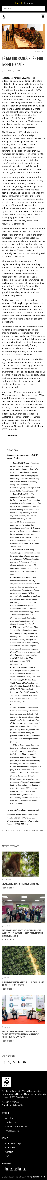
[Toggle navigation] (43, 16)
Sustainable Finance (33, 830)
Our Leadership (13, 1143)
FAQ (7, 1156)
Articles (9, 1118)
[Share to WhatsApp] (14, 1062)
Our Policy (10, 1147)
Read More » (8, 887)
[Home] (4, 16)
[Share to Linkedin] (19, 1062)
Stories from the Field (16, 1126)
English (18, 3)
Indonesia (29, 3)
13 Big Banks (16, 830)
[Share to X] (9, 1062)
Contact (9, 1151)
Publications (11, 1122)
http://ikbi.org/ (16, 664)
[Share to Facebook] (4, 1062)
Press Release (12, 1130)
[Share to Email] (24, 1062)
